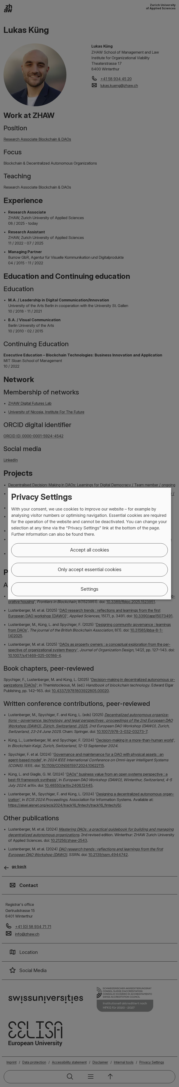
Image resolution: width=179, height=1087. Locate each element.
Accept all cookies (89, 550)
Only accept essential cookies (89, 569)
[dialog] (89, 543)
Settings (89, 589)
